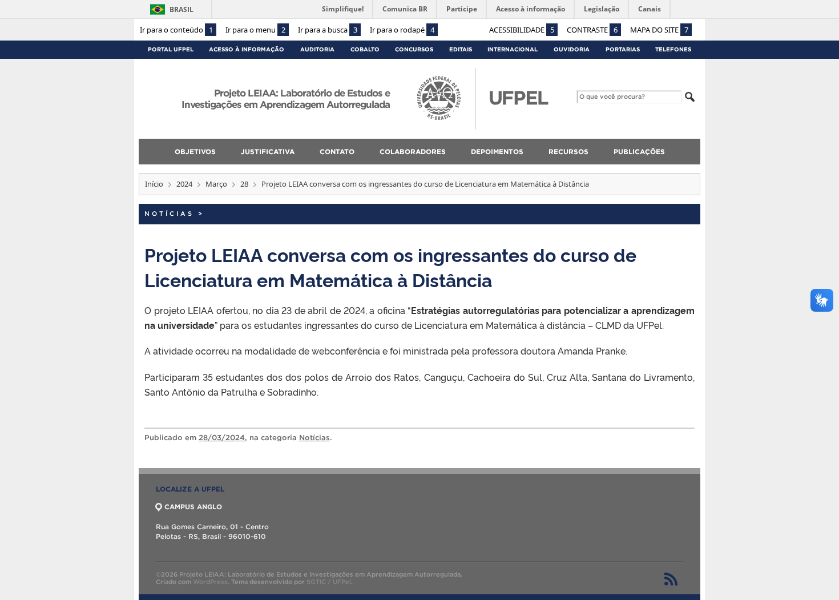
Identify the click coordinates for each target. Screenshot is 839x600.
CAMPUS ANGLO (193, 506)
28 (244, 184)
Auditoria (317, 49)
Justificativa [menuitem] (268, 151)
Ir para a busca (327, 30)
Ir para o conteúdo (176, 30)
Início (154, 184)
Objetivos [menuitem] (195, 151)
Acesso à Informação (246, 49)
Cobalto (365, 49)
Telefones (673, 49)
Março (216, 184)
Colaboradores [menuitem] (413, 151)
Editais (460, 49)
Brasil (181, 9)
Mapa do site (659, 30)
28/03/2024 (222, 437)
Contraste (592, 30)
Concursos (414, 49)
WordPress (210, 581)
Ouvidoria (572, 49)
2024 (184, 184)
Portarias (623, 49)
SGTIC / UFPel (328, 581)
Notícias (169, 213)
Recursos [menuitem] (568, 151)
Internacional (512, 49)
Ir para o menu (255, 30)
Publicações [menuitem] (639, 151)
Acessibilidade (521, 30)
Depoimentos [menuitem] (497, 151)
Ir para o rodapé (402, 30)
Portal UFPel (170, 49)
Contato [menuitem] (337, 151)
